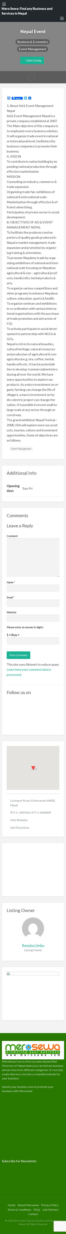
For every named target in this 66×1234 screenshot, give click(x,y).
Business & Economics (32, 42)
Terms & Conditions (19, 1209)
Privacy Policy (49, 1205)
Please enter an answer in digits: (25, 627)
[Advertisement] (33, 870)
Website (11, 612)
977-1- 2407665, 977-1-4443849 (30, 812)
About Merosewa (28, 1205)
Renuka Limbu (33, 945)
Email (10, 597)
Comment (12, 536)
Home (11, 1205)
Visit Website (18, 820)
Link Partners (51, 1209)
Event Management (32, 49)
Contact (33, 1214)
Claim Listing (33, 60)
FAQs (36, 1209)
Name (11, 582)
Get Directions (19, 827)
